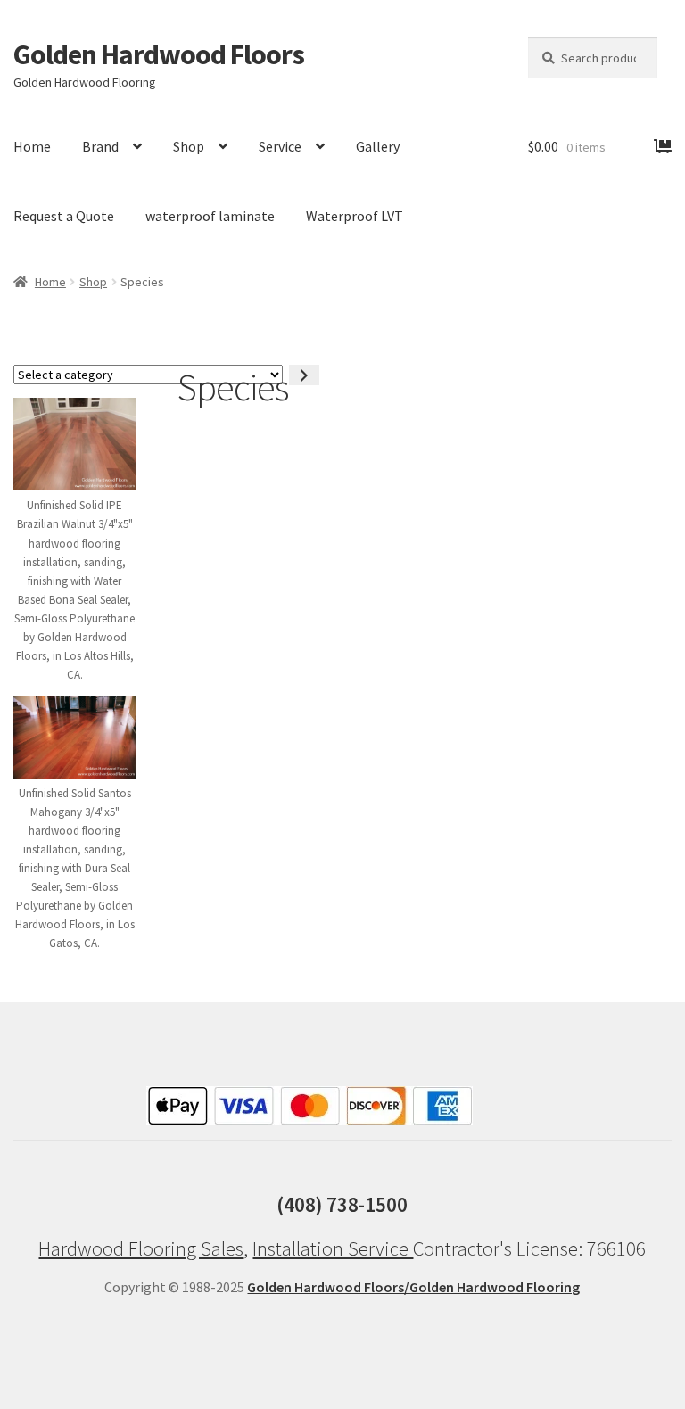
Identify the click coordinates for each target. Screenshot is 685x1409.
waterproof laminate (210, 216)
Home (50, 282)
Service (280, 146)
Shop (188, 146)
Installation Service (332, 1248)
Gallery (378, 146)
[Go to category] (304, 375)
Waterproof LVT (354, 216)
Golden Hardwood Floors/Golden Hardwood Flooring (413, 1287)
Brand (100, 146)
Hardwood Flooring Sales (140, 1248)
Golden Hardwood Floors (158, 54)
